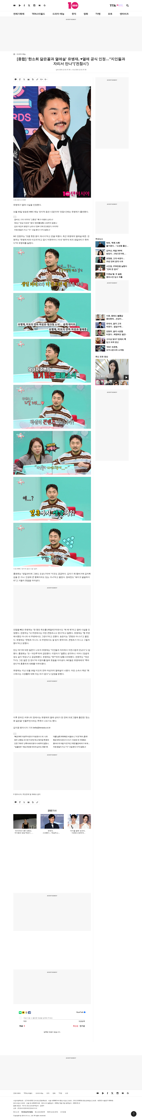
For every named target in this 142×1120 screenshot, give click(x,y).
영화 (86, 14)
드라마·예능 (58, 14)
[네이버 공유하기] (28, 79)
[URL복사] (37, 79)
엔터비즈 (124, 14)
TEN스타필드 (38, 14)
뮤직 (74, 14)
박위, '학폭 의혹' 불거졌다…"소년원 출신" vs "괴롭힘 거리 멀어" (116, 246)
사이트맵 (63, 1112)
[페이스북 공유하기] (20, 79)
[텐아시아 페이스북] (24, 5)
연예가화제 (18, 14)
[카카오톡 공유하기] (15, 79)
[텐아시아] (73, 5)
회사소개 (16, 1112)
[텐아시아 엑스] (29, 5)
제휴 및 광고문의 (52, 1112)
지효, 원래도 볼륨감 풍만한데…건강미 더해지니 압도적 (114, 319)
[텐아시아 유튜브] (14, 5)
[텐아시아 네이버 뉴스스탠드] (39, 5)
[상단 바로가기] (133, 1114)
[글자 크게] (41, 79)
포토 (110, 14)
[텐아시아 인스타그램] (34, 5)
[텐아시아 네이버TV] (20, 5)
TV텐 (98, 14)
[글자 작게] (46, 79)
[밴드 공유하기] (33, 79)
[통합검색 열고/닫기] (127, 5)
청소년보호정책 (40, 1112)
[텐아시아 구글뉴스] (44, 5)
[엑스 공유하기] (24, 79)
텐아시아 (25, 1115)
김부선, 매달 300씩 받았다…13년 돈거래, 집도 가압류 (115, 254)
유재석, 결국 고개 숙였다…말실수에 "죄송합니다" (113, 327)
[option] (112, 369)
